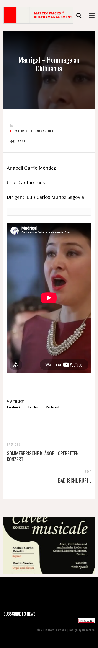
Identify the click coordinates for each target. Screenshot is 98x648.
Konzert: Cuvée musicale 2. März (49, 547)
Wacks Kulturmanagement (35, 131)
